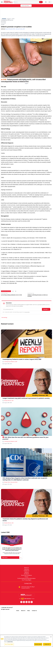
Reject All (47, 644)
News (28, 610)
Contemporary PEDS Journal (7, 20)
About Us (26, 567)
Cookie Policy (10, 641)
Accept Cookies (38, 644)
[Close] (51, 636)
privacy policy (27, 312)
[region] (26, 641)
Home (17, 610)
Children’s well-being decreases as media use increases (11, 295)
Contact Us (26, 570)
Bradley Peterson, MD (8, 400)
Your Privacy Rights (26, 580)
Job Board (26, 573)
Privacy (26, 577)
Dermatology (4, 317)
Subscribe (45, 309)
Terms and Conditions (26, 575)
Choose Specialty (25, 5)
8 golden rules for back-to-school (35, 295)
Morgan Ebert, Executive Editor (11, 482)
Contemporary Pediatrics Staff (10, 361)
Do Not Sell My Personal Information (26, 578)
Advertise (26, 569)
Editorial (26, 572)
